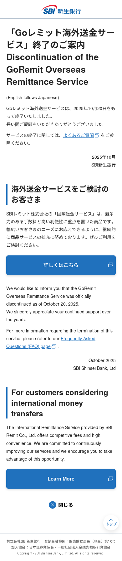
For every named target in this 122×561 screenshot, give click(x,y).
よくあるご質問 (78, 135)
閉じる (65, 504)
